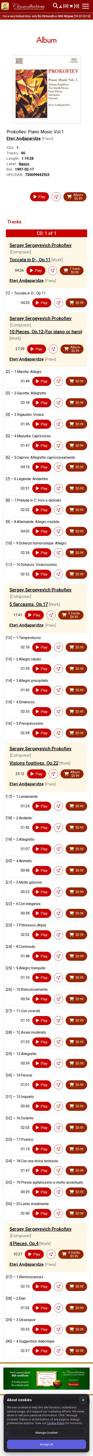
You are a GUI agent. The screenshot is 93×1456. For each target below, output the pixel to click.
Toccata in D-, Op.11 (30, 259)
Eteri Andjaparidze (24, 138)
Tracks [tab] (14, 222)
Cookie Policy (56, 1423)
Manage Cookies (46, 1432)
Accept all (46, 1444)
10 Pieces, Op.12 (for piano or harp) (45, 331)
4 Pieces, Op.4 (23, 1243)
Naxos (24, 164)
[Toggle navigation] (85, 6)
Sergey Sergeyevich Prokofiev (40, 245)
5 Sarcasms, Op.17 (28, 604)
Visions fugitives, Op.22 (33, 763)
